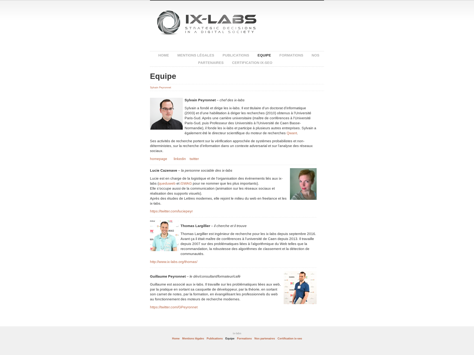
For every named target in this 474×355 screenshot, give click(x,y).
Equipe (264, 55)
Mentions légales (195, 55)
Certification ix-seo (252, 63)
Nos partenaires (264, 338)
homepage (158, 159)
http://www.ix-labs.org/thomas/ (173, 262)
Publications (236, 55)
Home (163, 55)
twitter (194, 159)
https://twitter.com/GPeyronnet (174, 307)
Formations (291, 55)
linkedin (180, 159)
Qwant (292, 133)
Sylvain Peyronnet (160, 87)
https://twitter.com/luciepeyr (171, 211)
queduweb (167, 183)
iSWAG (186, 183)
